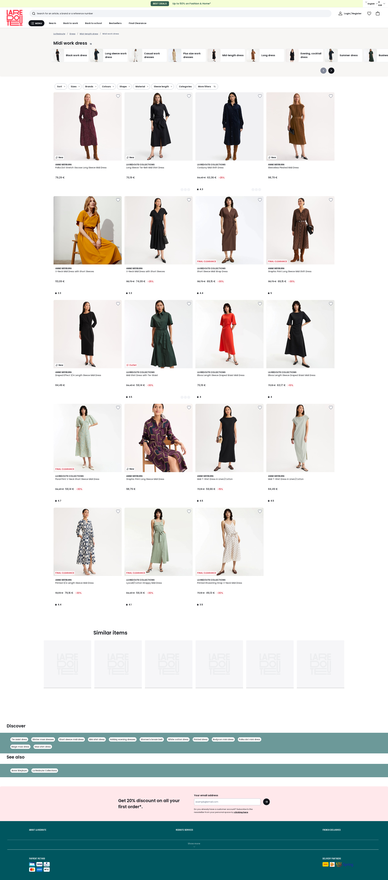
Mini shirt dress (97, 739)
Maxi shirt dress (43, 746)
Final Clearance (137, 23)
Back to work (70, 23)
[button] (377, 13)
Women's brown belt (152, 739)
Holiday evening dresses (122, 739)
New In (52, 23)
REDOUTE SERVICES (184, 829)
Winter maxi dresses (43, 739)
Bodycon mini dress (223, 739)
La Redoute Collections (45, 770)
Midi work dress (110, 33)
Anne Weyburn (19, 770)
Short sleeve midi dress (71, 739)
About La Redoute (37, 829)
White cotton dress (178, 739)
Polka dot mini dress (249, 739)
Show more (194, 843)
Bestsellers (115, 23)
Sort (59, 86)
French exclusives (332, 829)
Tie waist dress (19, 739)
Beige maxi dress (20, 746)
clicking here (241, 812)
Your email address (206, 795)
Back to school (93, 23)
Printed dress (200, 739)
